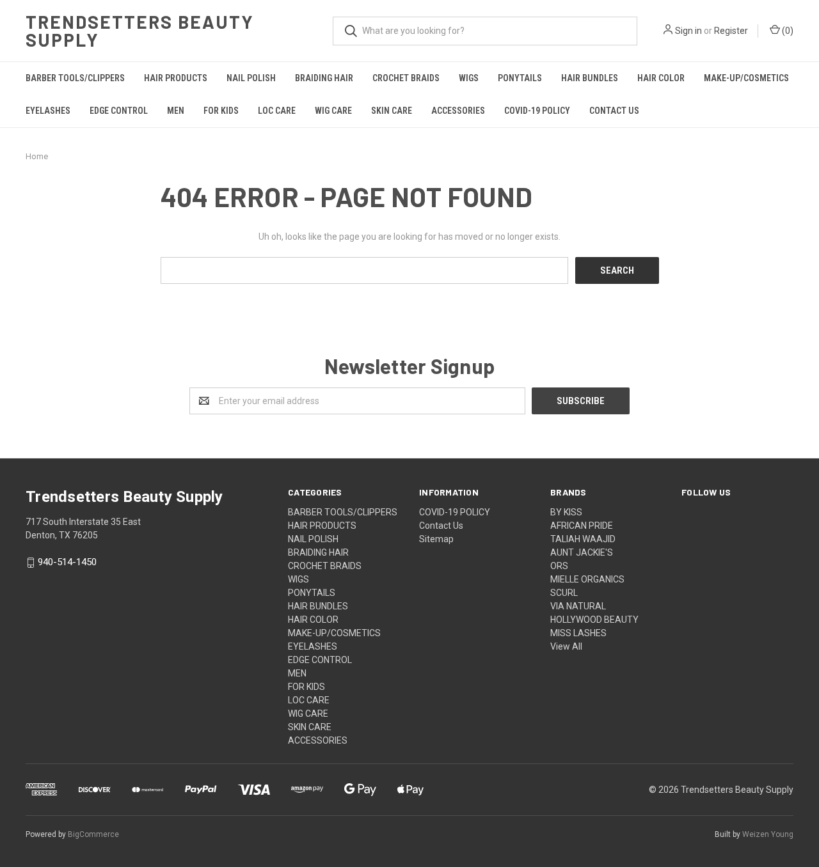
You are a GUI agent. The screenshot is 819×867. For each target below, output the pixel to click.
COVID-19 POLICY (537, 110)
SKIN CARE (391, 110)
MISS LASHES (578, 633)
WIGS (469, 78)
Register (731, 31)
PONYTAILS (520, 78)
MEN (175, 110)
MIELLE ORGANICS (587, 579)
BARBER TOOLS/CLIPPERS (75, 78)
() (786, 31)
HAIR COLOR (661, 78)
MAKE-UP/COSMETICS (746, 78)
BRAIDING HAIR (324, 78)
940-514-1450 (67, 562)
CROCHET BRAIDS (406, 78)
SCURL (564, 593)
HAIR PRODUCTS (175, 78)
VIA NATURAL (578, 606)
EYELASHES (48, 110)
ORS (559, 566)
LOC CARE (277, 110)
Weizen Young (767, 834)
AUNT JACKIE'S (581, 552)
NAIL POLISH (251, 78)
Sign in (688, 31)
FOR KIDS (221, 110)
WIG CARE (333, 110)
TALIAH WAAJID (583, 539)
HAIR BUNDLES (589, 78)
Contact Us (614, 110)
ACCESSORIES (458, 110)
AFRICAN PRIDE (581, 525)
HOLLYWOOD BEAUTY (594, 619)
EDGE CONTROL (119, 110)
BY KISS (566, 512)
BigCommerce (93, 834)
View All (566, 646)
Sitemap (436, 539)
